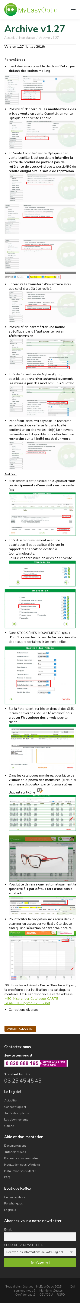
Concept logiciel (15, 1107)
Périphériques (13, 1203)
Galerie (9, 1126)
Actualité (10, 1100)
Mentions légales (51, 1291)
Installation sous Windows (22, 1165)
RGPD (61, 1295)
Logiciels (10, 1210)
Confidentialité (25, 1295)
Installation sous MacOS (20, 1171)
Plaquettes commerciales (21, 1158)
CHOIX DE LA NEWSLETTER (23, 1245)
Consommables (14, 1197)
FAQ (7, 1177)
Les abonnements (16, 1120)
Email (8, 1230)
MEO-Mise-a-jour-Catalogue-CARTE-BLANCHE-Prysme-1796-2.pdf (31, 1001)
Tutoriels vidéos (15, 1152)
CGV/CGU (46, 1295)
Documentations (15, 1146)
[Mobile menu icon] (73, 9)
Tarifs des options (16, 1113)
